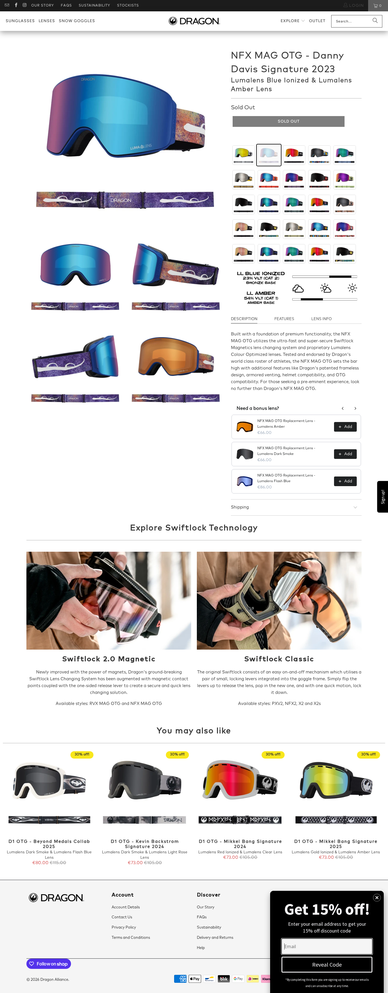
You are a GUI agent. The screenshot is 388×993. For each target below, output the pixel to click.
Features (284, 319)
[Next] (375, 808)
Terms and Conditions (131, 938)
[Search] (375, 21)
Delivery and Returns (215, 938)
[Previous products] (343, 408)
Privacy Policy (124, 927)
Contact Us (122, 917)
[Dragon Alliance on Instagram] (24, 6)
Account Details (126, 907)
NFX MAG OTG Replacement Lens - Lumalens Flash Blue (286, 478)
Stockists (128, 5)
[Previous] (12, 808)
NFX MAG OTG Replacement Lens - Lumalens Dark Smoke (286, 451)
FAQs (66, 5)
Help (201, 948)
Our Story (42, 5)
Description (244, 319)
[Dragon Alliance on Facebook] (15, 6)
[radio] (243, 155)
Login (356, 6)
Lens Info (321, 319)
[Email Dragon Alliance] (6, 6)
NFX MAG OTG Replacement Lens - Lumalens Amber (286, 424)
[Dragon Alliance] (194, 21)
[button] (293, 21)
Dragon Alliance (54, 980)
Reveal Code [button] (327, 964)
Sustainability (94, 5)
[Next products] (355, 408)
